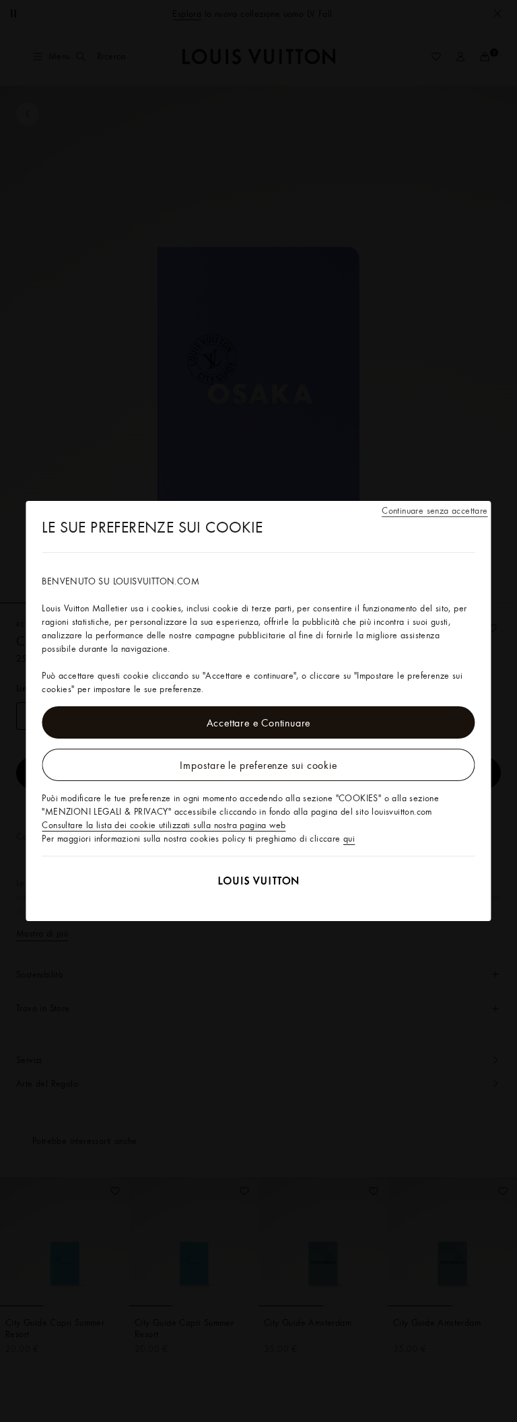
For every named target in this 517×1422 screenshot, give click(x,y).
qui (349, 838)
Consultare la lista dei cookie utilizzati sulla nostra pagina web (163, 825)
